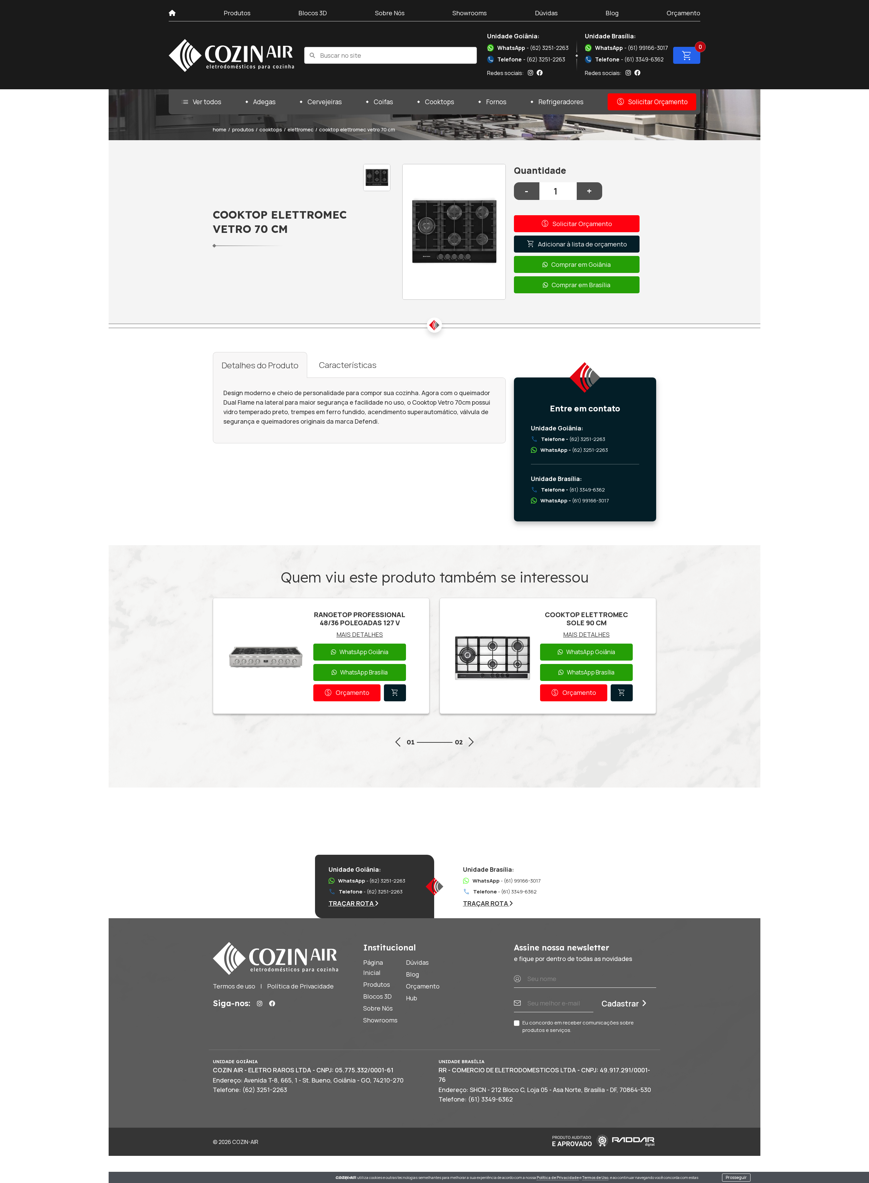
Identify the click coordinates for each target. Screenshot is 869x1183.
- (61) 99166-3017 (631, 48)
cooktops (270, 129)
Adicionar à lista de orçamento (576, 244)
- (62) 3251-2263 (533, 48)
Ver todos (201, 101)
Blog (612, 13)
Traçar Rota (352, 903)
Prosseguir (736, 1177)
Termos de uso (234, 986)
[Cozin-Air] (231, 55)
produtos (243, 129)
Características (347, 364)
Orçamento (683, 13)
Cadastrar (620, 1003)
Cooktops (439, 101)
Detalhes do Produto (260, 365)
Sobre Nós (390, 13)
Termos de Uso (595, 1177)
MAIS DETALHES (359, 634)
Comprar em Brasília (581, 285)
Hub (411, 998)
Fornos (496, 101)
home (219, 129)
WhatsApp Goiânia (363, 652)
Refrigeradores (561, 101)
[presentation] (398, 743)
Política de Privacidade (558, 1177)
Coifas (383, 101)
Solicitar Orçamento (652, 101)
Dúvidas (546, 13)
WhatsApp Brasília (364, 672)
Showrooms (469, 13)
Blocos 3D (312, 13)
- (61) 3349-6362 (624, 59)
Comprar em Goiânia (581, 264)
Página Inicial (373, 967)
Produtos (237, 13)
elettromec (301, 129)
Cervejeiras (325, 101)
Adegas (264, 101)
